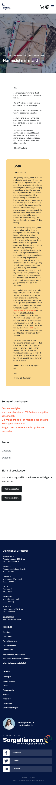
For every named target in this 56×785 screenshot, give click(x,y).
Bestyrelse (7, 699)
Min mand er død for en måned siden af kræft (24, 420)
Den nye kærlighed (11, 408)
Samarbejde (7, 703)
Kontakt (6, 694)
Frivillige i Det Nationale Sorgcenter (16, 658)
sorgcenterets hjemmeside (24, 310)
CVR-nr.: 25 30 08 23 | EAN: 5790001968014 (28, 780)
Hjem (5, 55)
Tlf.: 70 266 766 (8, 617)
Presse (5, 686)
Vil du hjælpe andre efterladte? (14, 663)
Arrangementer (8, 690)
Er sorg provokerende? (13, 423)
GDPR (32, 777)
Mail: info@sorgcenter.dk (12, 619)
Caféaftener (7, 636)
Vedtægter (7, 677)
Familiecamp (8, 650)
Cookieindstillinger (10, 708)
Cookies (24, 777)
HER (31, 328)
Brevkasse (18, 55)
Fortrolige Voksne (10, 641)
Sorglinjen (7, 632)
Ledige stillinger (9, 681)
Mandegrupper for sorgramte (14, 654)
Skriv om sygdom (11, 498)
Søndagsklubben (9, 645)
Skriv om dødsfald (11, 489)
